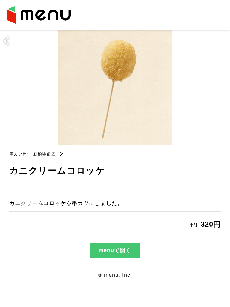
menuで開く (115, 250)
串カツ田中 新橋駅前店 (32, 153)
